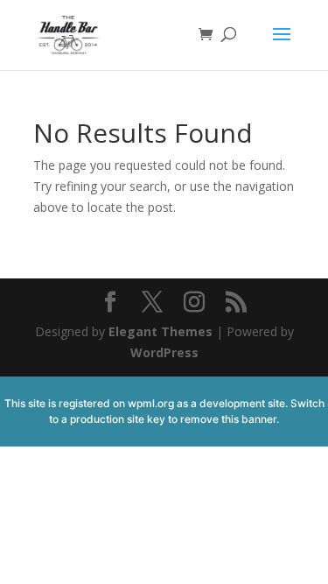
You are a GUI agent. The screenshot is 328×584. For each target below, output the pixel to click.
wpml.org (151, 403)
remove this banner (228, 419)
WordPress (164, 352)
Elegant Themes (160, 331)
